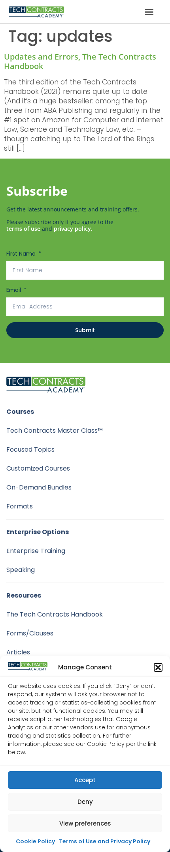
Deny (85, 802)
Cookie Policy (35, 841)
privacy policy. (73, 228)
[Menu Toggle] (149, 12)
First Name (21, 254)
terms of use (23, 228)
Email (14, 290)
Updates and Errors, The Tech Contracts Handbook (80, 61)
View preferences (85, 823)
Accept (85, 780)
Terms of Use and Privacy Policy (104, 841)
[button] (158, 667)
